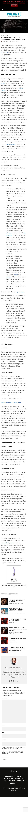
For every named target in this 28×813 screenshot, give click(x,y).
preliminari (20, 292)
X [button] (27, 1)
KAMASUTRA (12, 652)
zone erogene (10, 144)
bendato (8, 277)
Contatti (17, 776)
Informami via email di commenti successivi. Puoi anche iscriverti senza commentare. (12, 752)
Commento (5, 698)
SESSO (6, 35)
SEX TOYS (20, 603)
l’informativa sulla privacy (13, 748)
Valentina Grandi (8, 41)
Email (3, 732)
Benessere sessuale (17, 612)
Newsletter (8, 778)
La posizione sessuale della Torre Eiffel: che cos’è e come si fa (17, 649)
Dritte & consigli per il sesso (17, 613)
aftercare (9, 233)
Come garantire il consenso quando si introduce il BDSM (16, 610)
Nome (3, 725)
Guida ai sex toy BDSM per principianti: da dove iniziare (18, 629)
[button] (2, 585)
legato (15, 275)
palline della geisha (7, 543)
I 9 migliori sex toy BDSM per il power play (17, 620)
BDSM (2, 35)
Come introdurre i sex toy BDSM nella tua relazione (17, 600)
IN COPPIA (15, 603)
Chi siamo (9, 776)
